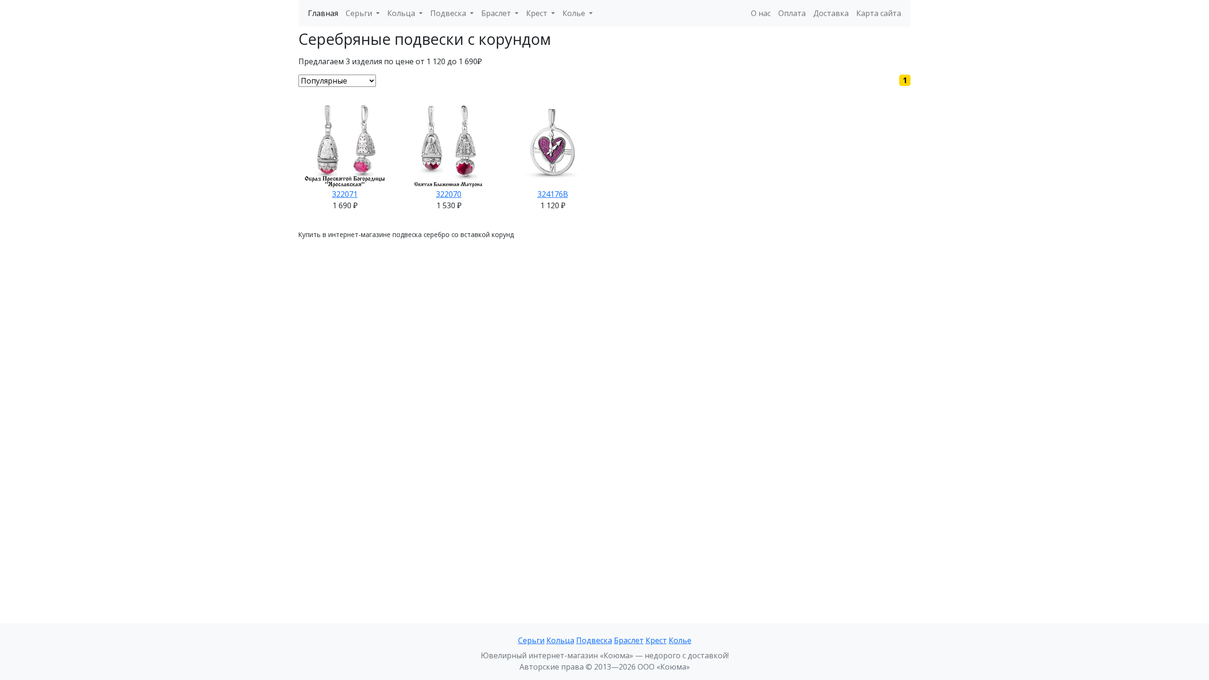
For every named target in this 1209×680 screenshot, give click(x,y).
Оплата (792, 13)
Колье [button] (574, 13)
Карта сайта (878, 13)
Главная (323, 13)
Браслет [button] (497, 13)
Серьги (531, 640)
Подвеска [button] (449, 13)
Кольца (560, 640)
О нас (761, 13)
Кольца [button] (402, 13)
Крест (656, 640)
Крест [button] (537, 13)
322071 (345, 194)
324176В (552, 194)
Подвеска (594, 640)
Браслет (629, 640)
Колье (680, 640)
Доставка (831, 13)
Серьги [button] (360, 13)
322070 (448, 194)
